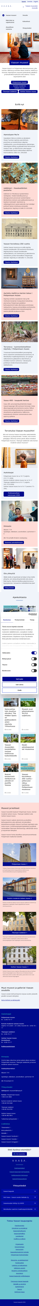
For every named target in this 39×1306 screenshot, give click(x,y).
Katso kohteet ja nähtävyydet (10, 1000)
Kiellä (19, 690)
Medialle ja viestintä (19, 1284)
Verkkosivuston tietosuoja (19, 1175)
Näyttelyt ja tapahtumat (10, 21)
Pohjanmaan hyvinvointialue (19, 1255)
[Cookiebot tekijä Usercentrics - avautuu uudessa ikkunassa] (28, 614)
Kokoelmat (26, 21)
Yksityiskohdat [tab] (19, 620)
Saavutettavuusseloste (19, 1179)
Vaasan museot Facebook (9, 1136)
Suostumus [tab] (7, 620)
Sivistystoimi (19, 1249)
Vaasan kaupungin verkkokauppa (19, 1276)
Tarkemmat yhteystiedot (9, 1119)
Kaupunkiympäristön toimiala (19, 1252)
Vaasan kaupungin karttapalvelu (19, 1172)
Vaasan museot (11, 15)
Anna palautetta (6, 1130)
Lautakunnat (19, 1236)
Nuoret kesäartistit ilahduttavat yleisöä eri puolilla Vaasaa (10, 779)
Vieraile (25, 15)
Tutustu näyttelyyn (11, 157)
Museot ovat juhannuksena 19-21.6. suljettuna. (28, 712)
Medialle (4, 1133)
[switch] (34, 658)
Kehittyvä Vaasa (19, 1292)
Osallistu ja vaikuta (19, 1239)
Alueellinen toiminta (9, 28)
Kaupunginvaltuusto (19, 1231)
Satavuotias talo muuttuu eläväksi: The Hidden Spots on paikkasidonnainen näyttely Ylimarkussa (10, 717)
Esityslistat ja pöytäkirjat (19, 1228)
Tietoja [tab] (32, 620)
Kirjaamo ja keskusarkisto (19, 1271)
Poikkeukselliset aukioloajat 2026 (14, 494)
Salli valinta (19, 684)
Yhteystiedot (27, 28)
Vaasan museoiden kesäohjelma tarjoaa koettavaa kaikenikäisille (11, 750)
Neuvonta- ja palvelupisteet (19, 1260)
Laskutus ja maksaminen (19, 1265)
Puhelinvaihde (19, 1263)
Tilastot (19, 1289)
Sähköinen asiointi (19, 1268)
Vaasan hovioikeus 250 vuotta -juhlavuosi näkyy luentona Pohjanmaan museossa (27, 781)
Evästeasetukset (19, 1168)
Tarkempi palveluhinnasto (14, 542)
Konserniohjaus (19, 1247)
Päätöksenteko (19, 1226)
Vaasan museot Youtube (9, 1139)
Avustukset (19, 1273)
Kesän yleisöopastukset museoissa (28, 747)
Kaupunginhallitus (19, 1233)
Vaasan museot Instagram (9, 1142)
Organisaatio (20, 1244)
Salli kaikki (19, 679)
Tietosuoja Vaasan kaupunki (19, 1281)
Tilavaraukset (5, 1127)
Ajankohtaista (19, 1287)
